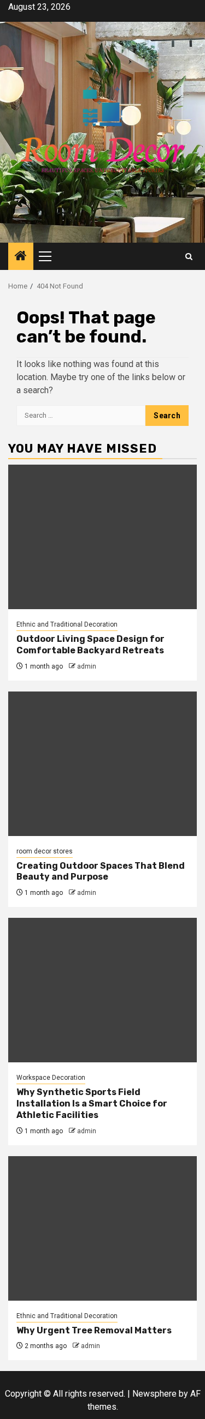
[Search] (189, 256)
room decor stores (44, 851)
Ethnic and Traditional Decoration (67, 624)
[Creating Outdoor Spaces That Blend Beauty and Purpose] (102, 764)
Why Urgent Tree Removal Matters (94, 1330)
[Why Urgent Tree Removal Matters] (102, 1228)
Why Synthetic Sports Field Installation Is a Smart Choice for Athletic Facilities (91, 1103)
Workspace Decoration (50, 1077)
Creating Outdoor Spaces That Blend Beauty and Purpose (100, 871)
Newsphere (154, 1393)
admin (86, 666)
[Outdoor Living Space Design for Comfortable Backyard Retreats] (102, 537)
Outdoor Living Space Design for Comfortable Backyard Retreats (90, 645)
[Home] (21, 256)
